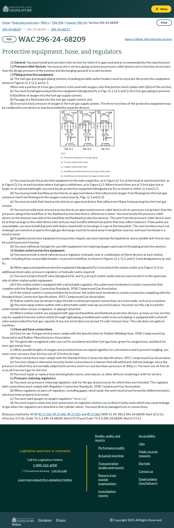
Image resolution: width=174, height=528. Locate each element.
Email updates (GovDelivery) (148, 481)
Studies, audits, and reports (107, 438)
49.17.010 (44, 414)
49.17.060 (93, 414)
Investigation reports (107, 493)
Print (164, 22)
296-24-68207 (11, 29)
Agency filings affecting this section (148, 39)
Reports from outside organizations (107, 479)
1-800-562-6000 (45, 465)
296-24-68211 (60, 29)
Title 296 (57, 22)
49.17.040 (59, 414)
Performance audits (111, 448)
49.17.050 (73, 414)
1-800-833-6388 (59, 471)
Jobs (142, 444)
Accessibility (147, 436)
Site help (144, 463)
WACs (45, 22)
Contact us (146, 471)
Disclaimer (45, 520)
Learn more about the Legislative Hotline (45, 480)
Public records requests (148, 453)
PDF (9, 39)
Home (6, 22)
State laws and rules (25, 22)
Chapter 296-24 (75, 22)
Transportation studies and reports (111, 465)
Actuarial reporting (111, 455)
